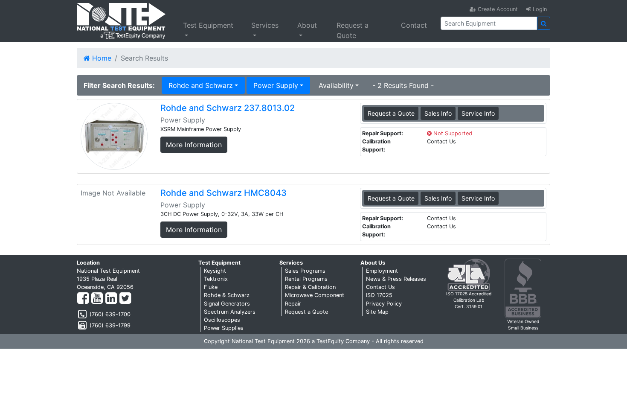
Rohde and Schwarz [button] (200, 85)
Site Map (377, 312)
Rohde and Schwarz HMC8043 (223, 193)
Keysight (215, 271)
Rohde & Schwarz (227, 295)
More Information (194, 144)
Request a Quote (353, 30)
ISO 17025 (379, 295)
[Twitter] (125, 298)
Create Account (497, 9)
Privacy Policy (384, 303)
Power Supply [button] (275, 85)
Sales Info (438, 113)
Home (100, 58)
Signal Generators (227, 303)
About (307, 25)
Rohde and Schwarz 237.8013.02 (227, 108)
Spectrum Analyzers (229, 312)
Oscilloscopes (222, 320)
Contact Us (380, 287)
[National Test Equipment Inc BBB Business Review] (523, 288)
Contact (414, 25)
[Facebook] (83, 298)
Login (539, 9)
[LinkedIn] (111, 298)
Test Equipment (208, 25)
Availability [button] (336, 85)
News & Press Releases (396, 279)
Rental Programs (306, 279)
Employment (382, 271)
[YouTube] (97, 298)
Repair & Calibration (310, 287)
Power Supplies (224, 328)
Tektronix (216, 279)
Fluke (211, 287)
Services (265, 25)
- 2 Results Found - (403, 85)
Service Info (478, 113)
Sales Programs (305, 271)
